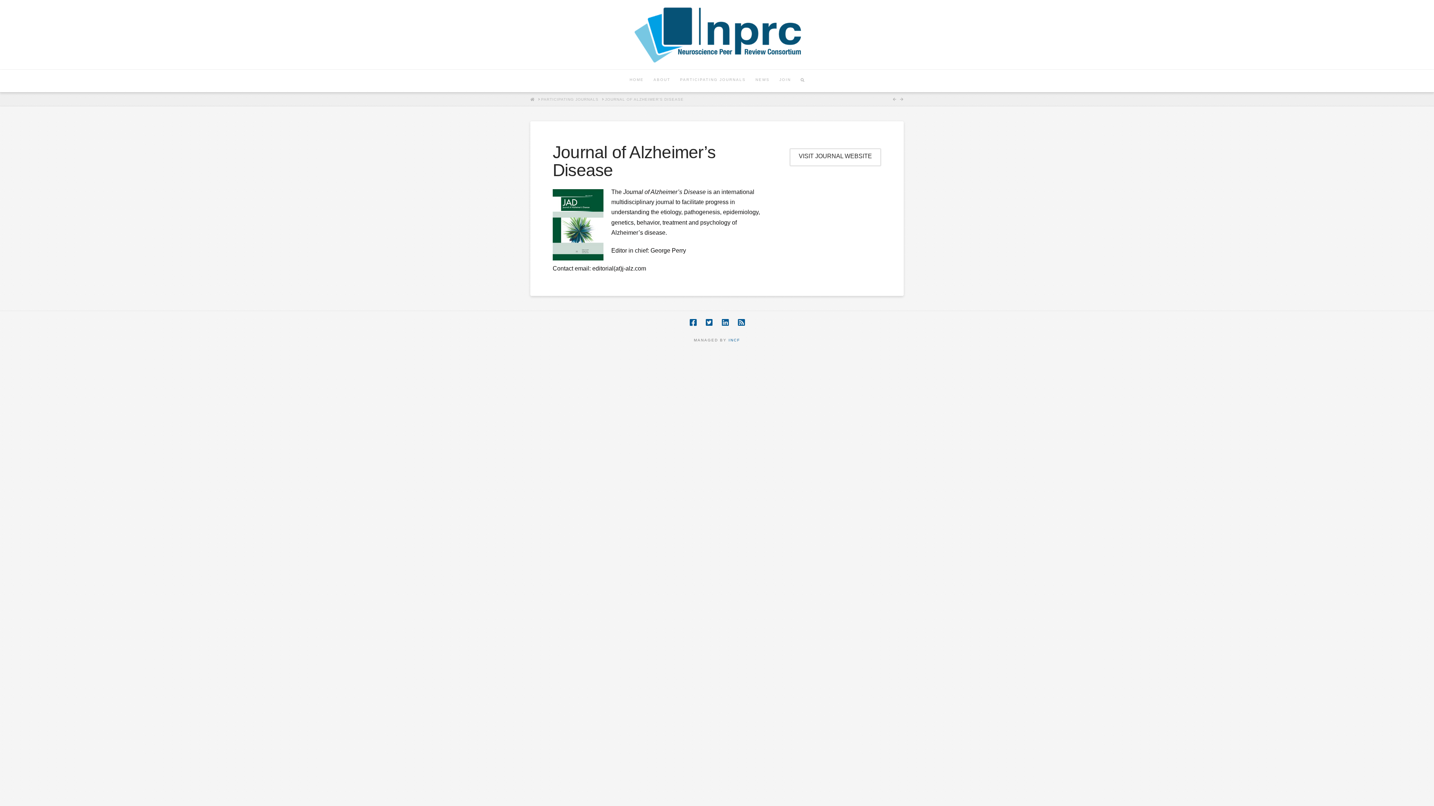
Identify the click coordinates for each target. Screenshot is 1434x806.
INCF (734, 340)
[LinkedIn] (725, 323)
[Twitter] (709, 323)
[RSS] (741, 323)
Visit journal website (835, 156)
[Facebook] (693, 323)
